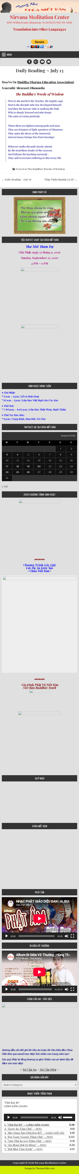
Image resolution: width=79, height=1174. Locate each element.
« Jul (5, 486)
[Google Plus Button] (35, 61)
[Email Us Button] (48, 61)
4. (28, 1136)
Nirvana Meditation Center (39, 17)
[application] (39, 918)
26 (28, 472)
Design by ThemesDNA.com (40, 1168)
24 (7, 472)
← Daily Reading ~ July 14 (16, 179)
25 (17, 472)
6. (25, 1145)
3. (34, 1132)
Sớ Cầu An (30, 1070)
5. (28, 1141)
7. (23, 1149)
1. (26, 1124)
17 (7, 466)
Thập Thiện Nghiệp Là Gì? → (60, 179)
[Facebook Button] (29, 61)
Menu (9, 54)
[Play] (6, 936)
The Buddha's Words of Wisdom (46, 169)
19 (28, 466)
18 (17, 466)
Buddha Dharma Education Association (45, 82)
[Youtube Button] (42, 61)
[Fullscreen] (72, 936)
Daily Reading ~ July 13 (39, 70)
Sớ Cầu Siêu (47, 1070)
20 (39, 466)
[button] (4, 215)
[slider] (68, 1117)
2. (23, 1128)
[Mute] (66, 936)
